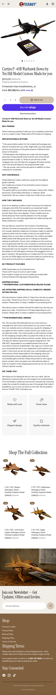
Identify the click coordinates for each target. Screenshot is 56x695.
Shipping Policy (8, 638)
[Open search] (8, 4)
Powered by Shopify (36, 686)
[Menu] (3, 4)
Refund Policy (7, 634)
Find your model (8, 627)
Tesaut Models (23, 686)
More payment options (28, 113)
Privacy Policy (7, 630)
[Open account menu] (47, 4)
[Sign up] (50, 605)
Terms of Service (9, 641)
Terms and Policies (28, 690)
